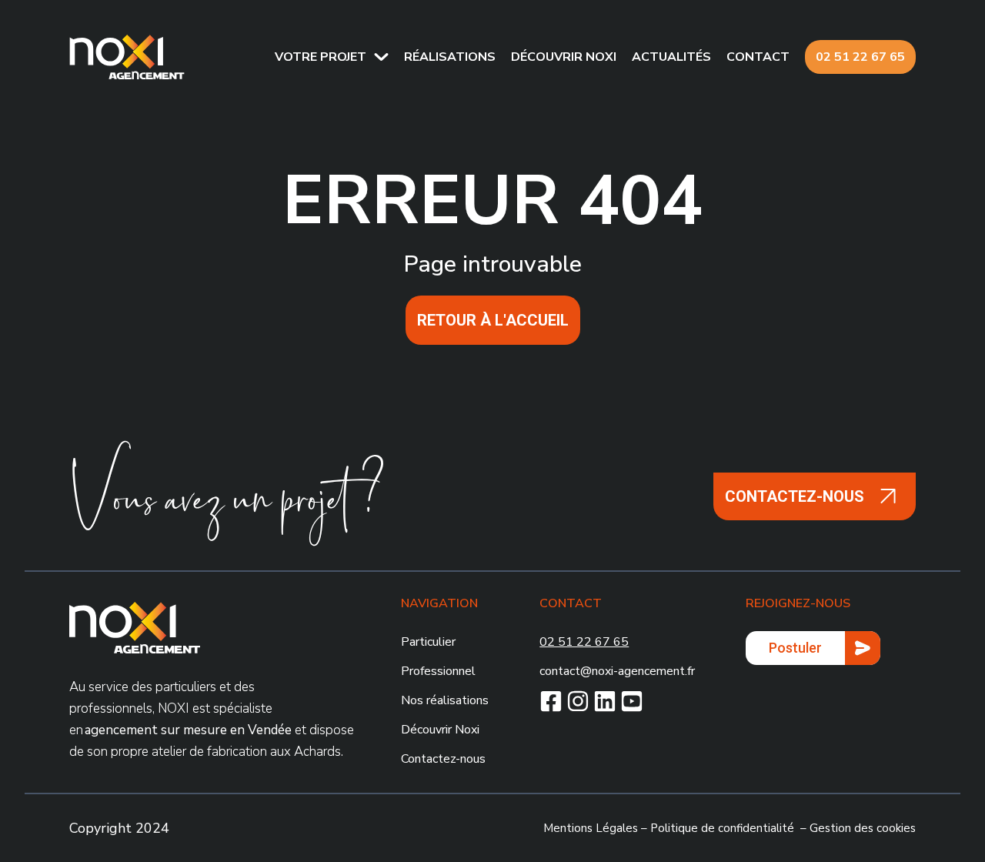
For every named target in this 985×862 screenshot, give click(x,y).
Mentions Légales (590, 828)
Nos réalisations (445, 700)
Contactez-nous (443, 758)
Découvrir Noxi (440, 729)
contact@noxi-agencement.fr (617, 671)
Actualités (671, 56)
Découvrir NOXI (563, 56)
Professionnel (438, 671)
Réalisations (450, 56)
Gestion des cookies (863, 828)
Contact (758, 56)
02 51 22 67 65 (860, 56)
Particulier (428, 641)
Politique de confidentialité (722, 828)
